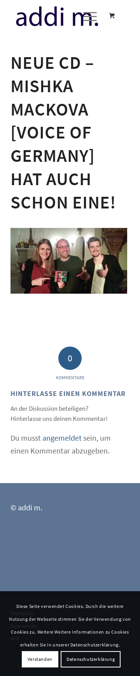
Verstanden (40, 659)
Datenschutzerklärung (90, 659)
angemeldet (62, 438)
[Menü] (86, 16)
